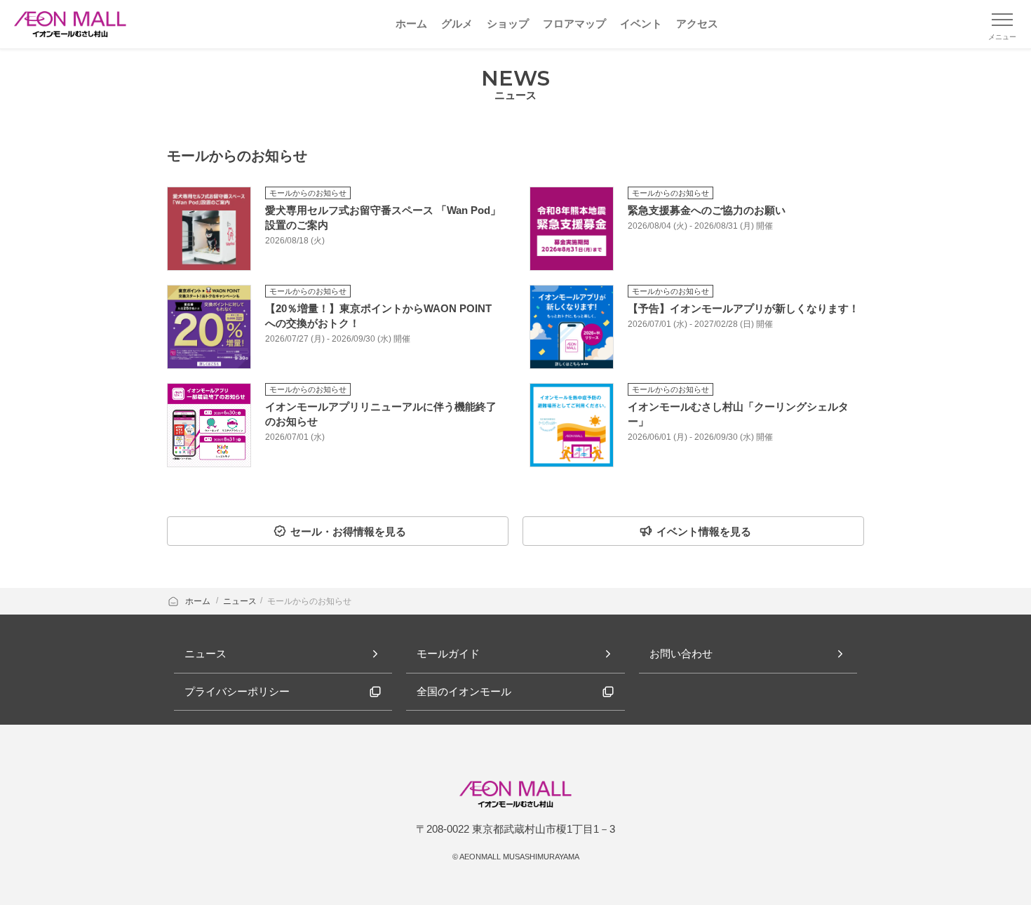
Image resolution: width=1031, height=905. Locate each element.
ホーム (199, 601)
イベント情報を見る (703, 531)
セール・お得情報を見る (348, 531)
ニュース (240, 601)
